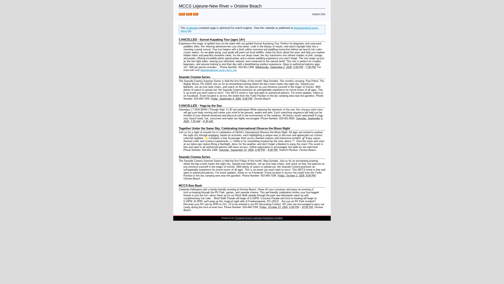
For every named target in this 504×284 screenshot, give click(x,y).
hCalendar (192, 27)
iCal (195, 14)
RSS (182, 14)
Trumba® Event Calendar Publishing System (259, 218)
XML (189, 14)
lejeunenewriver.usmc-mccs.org (218, 70)
